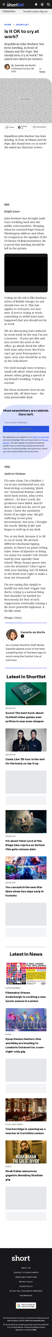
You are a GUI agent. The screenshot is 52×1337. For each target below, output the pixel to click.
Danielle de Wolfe (25, 65)
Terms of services (40, 437)
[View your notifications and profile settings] (36, 4)
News (42, 71)
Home (7, 24)
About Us (25, 1268)
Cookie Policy (26, 1286)
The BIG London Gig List (35, 11)
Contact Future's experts (26, 1272)
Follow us (24, 127)
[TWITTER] (23, 636)
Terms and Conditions (26, 1277)
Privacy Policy (26, 1282)
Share (11, 127)
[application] (26, 269)
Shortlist (22, 24)
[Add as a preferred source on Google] (26, 1305)
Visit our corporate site (34, 1321)
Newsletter (41, 127)
